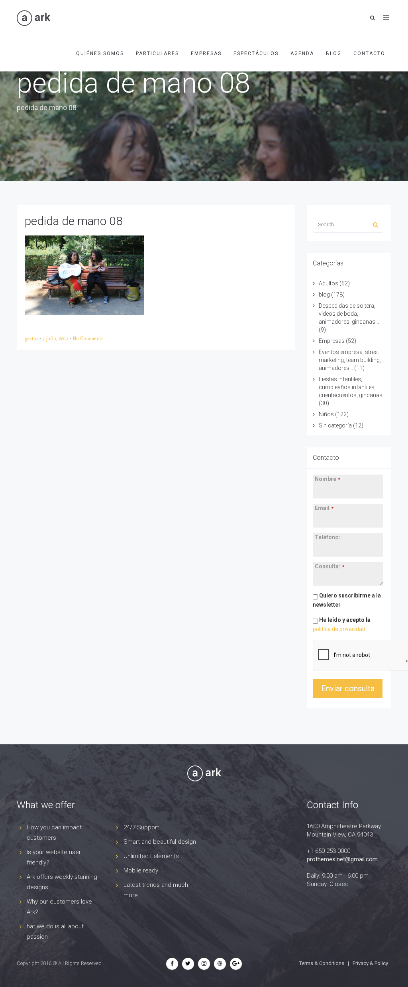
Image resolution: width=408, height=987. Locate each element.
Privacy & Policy (370, 963)
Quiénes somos (100, 53)
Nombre (327, 479)
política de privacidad (339, 629)
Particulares (157, 53)
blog (324, 294)
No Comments (88, 339)
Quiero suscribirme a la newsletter (347, 600)
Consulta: (329, 566)
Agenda (302, 53)
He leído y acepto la (342, 624)
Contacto (369, 53)
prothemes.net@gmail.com (342, 859)
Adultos (328, 283)
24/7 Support (141, 827)
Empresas (206, 53)
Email (324, 508)
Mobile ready (141, 870)
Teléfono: (327, 537)
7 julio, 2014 (56, 339)
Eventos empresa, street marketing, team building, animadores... (350, 360)
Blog (333, 53)
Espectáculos (256, 53)
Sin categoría (335, 425)
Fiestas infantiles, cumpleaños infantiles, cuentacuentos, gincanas (350, 387)
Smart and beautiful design (160, 841)
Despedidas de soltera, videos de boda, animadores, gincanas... (349, 314)
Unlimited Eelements (151, 856)
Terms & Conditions (321, 963)
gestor (32, 339)
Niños (326, 414)
